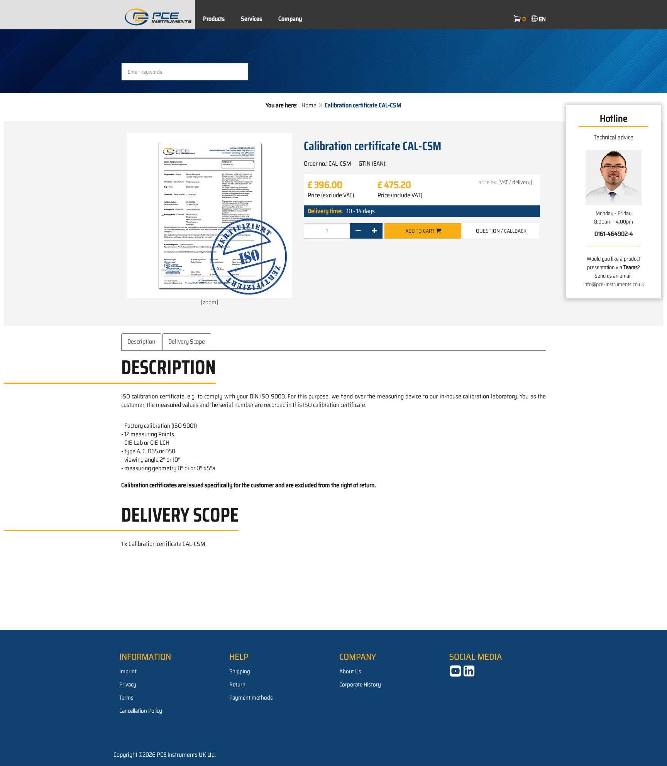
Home (309, 105)
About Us (350, 671)
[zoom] (209, 302)
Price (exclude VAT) (331, 195)
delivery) (522, 182)
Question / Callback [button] (501, 231)
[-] (358, 231)
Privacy (127, 684)
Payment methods (251, 697)
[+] (374, 231)
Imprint (128, 671)
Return (237, 684)
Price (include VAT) (400, 195)
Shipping (239, 671)
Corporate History (360, 684)
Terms (126, 697)
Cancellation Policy (140, 710)
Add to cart (420, 231)
